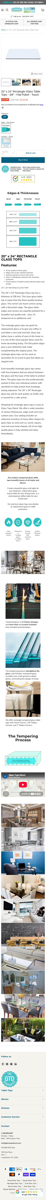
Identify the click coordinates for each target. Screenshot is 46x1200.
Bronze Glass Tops (14, 1186)
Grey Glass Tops (29, 1186)
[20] (6, 82)
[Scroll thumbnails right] (43, 82)
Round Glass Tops (14, 1180)
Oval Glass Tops (30, 1183)
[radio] (4, 117)
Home (3, 30)
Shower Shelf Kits (9, 1189)
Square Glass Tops (29, 1180)
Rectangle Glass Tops (14, 1183)
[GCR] (17, 1192)
